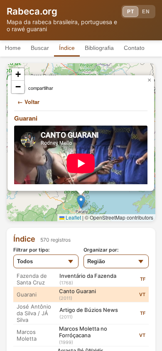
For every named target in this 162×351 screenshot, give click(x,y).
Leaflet (72, 217)
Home (13, 47)
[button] (81, 202)
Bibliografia (99, 47)
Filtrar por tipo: (31, 250)
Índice (67, 47)
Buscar (40, 47)
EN (146, 12)
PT (130, 12)
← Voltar (28, 102)
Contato (134, 47)
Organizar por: (100, 250)
